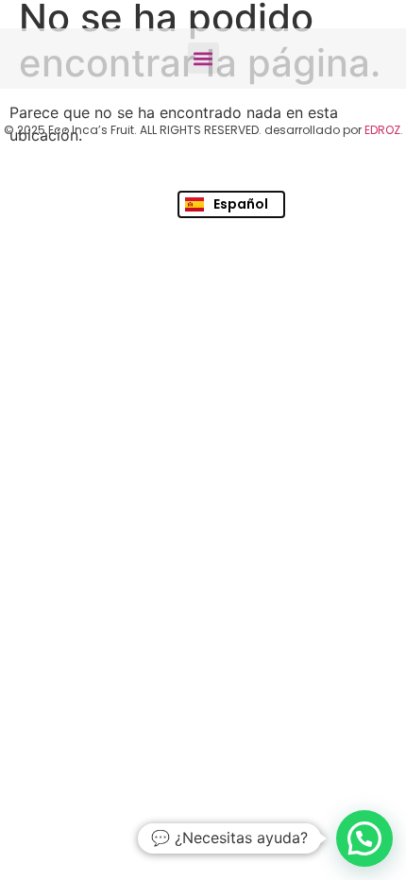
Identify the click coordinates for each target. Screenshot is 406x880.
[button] (203, 58)
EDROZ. (383, 130)
